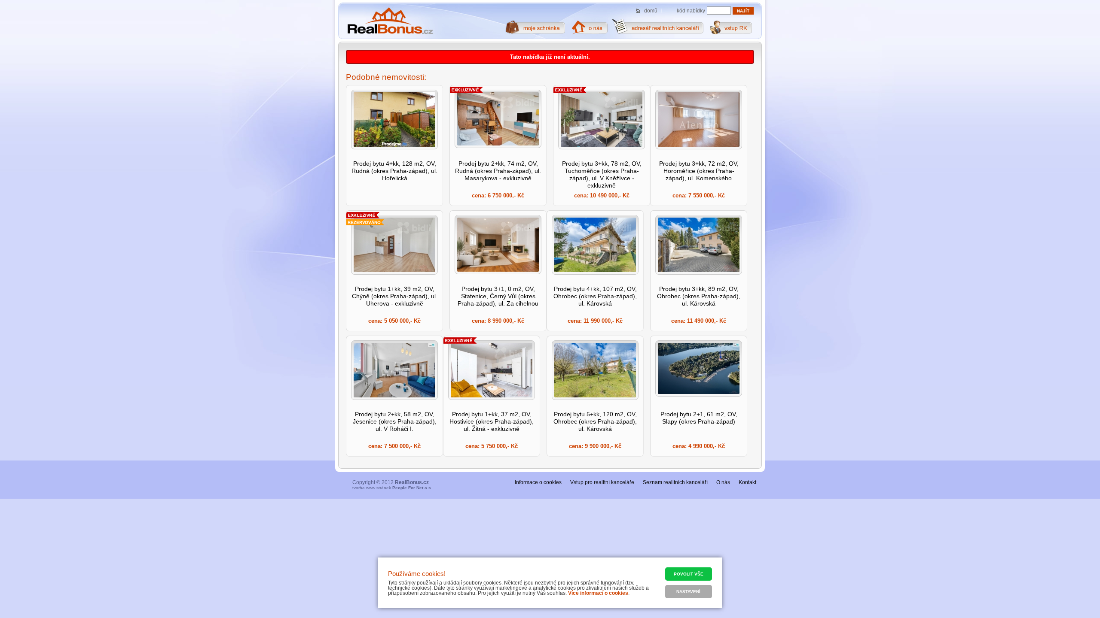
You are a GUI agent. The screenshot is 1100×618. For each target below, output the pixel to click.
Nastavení (688, 591)
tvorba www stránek (392, 487)
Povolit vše (688, 574)
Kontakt (747, 482)
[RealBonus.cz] (390, 21)
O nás (723, 482)
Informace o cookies (538, 482)
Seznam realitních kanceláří (675, 482)
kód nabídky (691, 10)
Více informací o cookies (598, 593)
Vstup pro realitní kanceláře (602, 482)
